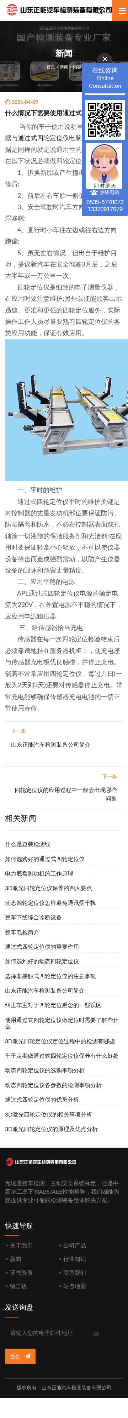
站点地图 (74, 1286)
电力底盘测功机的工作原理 (39, 874)
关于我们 (21, 1245)
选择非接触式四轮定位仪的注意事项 (50, 976)
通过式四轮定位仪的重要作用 (42, 947)
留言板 (18, 1286)
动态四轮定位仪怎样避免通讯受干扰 (50, 903)
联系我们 (74, 1273)
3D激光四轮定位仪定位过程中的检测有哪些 (60, 1041)
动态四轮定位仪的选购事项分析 (45, 1070)
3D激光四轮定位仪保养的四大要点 (48, 888)
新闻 (64, 67)
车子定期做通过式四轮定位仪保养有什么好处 (62, 1056)
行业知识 (74, 1259)
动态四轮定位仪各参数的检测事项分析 (53, 1085)
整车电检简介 (22, 932)
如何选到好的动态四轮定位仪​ (42, 961)
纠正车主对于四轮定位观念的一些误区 (53, 1005)
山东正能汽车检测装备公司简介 (51, 745)
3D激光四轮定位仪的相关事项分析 (48, 1115)
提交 (15, 1356)
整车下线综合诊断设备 (33, 917)
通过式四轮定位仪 (43, 138)
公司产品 (74, 1245)
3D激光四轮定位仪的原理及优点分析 (51, 1129)
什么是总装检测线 (27, 844)
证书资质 (21, 1273)
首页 (51, 67)
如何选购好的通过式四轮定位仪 (45, 859)
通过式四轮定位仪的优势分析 (42, 1100)
